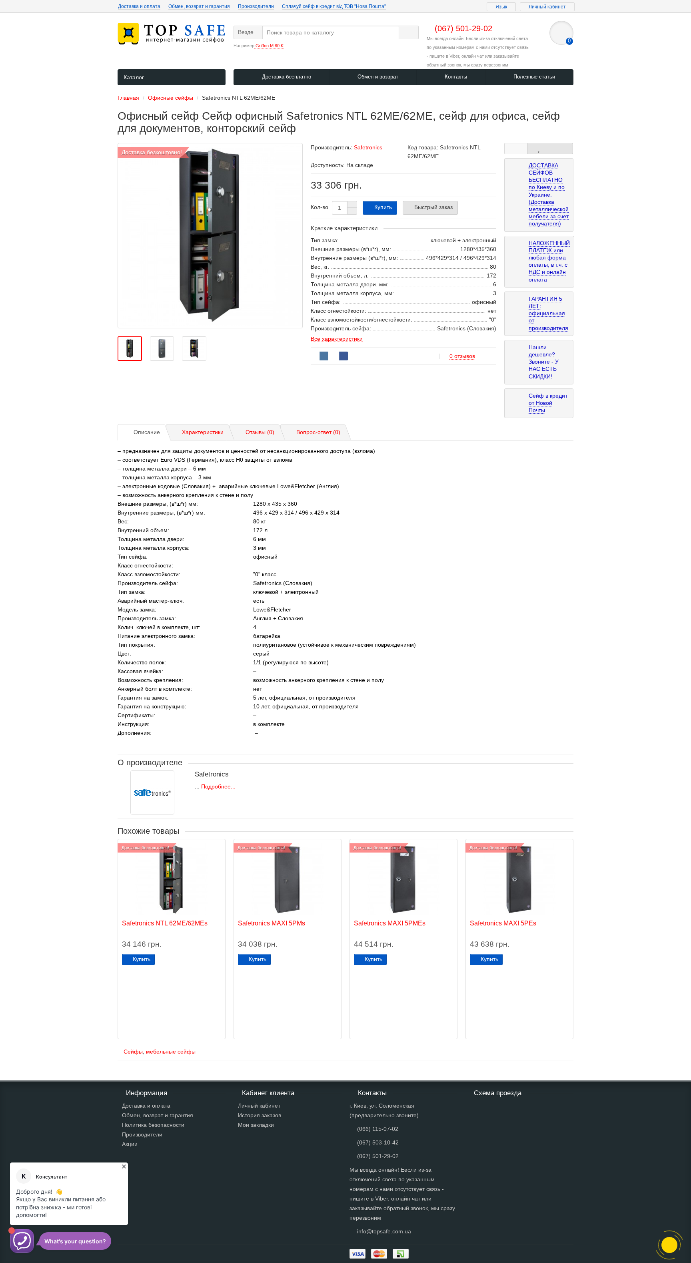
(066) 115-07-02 (377, 1129)
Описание (147, 432)
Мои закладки (256, 1125)
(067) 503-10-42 (378, 1142)
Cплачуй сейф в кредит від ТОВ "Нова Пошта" (334, 6)
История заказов (259, 1115)
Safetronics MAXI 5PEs (503, 923)
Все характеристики (337, 339)
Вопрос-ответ (318, 432)
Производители (256, 6)
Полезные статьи (533, 77)
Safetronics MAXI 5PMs (271, 923)
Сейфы (133, 1051)
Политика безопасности (153, 1125)
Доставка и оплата (139, 6)
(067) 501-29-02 (378, 1156)
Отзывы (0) (260, 432)
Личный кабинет (259, 1105)
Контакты (455, 77)
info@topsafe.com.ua (384, 1231)
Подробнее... (218, 786)
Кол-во (319, 207)
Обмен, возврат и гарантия (199, 6)
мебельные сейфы (171, 1051)
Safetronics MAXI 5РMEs (389, 923)
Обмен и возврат (377, 77)
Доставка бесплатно (285, 77)
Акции (130, 1144)
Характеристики (203, 432)
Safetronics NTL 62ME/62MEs (165, 923)
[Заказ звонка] (669, 1245)
